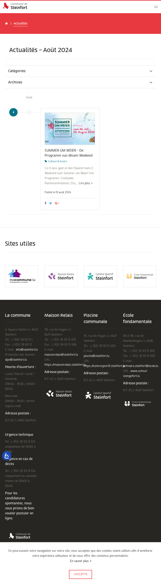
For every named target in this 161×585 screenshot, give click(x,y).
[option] (21, 276)
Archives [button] (15, 82)
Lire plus (84, 183)
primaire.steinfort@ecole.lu (140, 366)
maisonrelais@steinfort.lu (61, 354)
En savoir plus (79, 561)
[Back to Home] (15, 6)
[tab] (80, 71)
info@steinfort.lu (27, 349)
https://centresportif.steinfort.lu (104, 366)
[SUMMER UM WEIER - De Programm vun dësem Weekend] (70, 129)
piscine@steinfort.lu (96, 356)
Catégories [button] (17, 71)
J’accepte (81, 574)
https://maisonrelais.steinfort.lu (65, 365)
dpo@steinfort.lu (16, 359)
